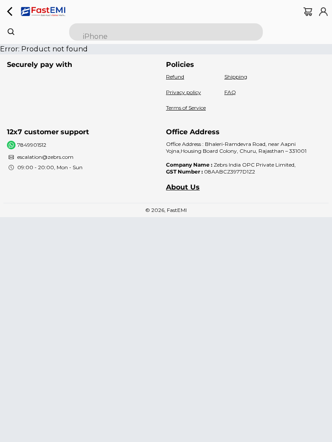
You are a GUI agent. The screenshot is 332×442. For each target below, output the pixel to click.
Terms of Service (186, 107)
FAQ (230, 92)
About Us (183, 187)
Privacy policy (183, 92)
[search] (166, 32)
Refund (175, 76)
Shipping (235, 76)
